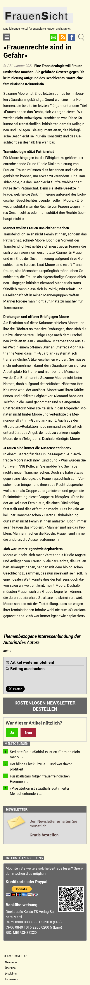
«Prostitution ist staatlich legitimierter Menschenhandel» (39, 791)
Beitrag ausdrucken (27, 668)
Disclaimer (11, 973)
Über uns (10, 968)
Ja (12, 732)
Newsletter (11, 962)
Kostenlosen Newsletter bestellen (45, 706)
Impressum (11, 979)
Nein (28, 732)
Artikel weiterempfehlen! (32, 662)
